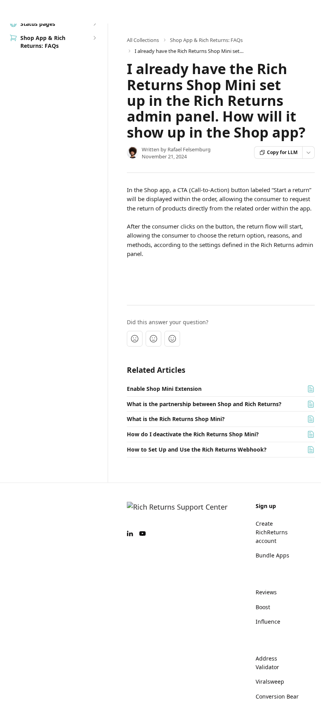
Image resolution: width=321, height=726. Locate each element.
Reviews (266, 592)
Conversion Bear (277, 696)
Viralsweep (270, 681)
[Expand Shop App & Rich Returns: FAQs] (94, 38)
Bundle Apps (272, 555)
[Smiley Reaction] (172, 339)
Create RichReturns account (272, 532)
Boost (263, 607)
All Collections (143, 40)
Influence (268, 621)
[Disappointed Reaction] (134, 339)
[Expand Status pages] (94, 23)
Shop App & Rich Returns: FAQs (206, 40)
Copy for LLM (282, 152)
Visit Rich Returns (227, 11)
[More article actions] (308, 152)
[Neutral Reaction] (153, 339)
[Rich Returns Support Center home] (7, 11)
